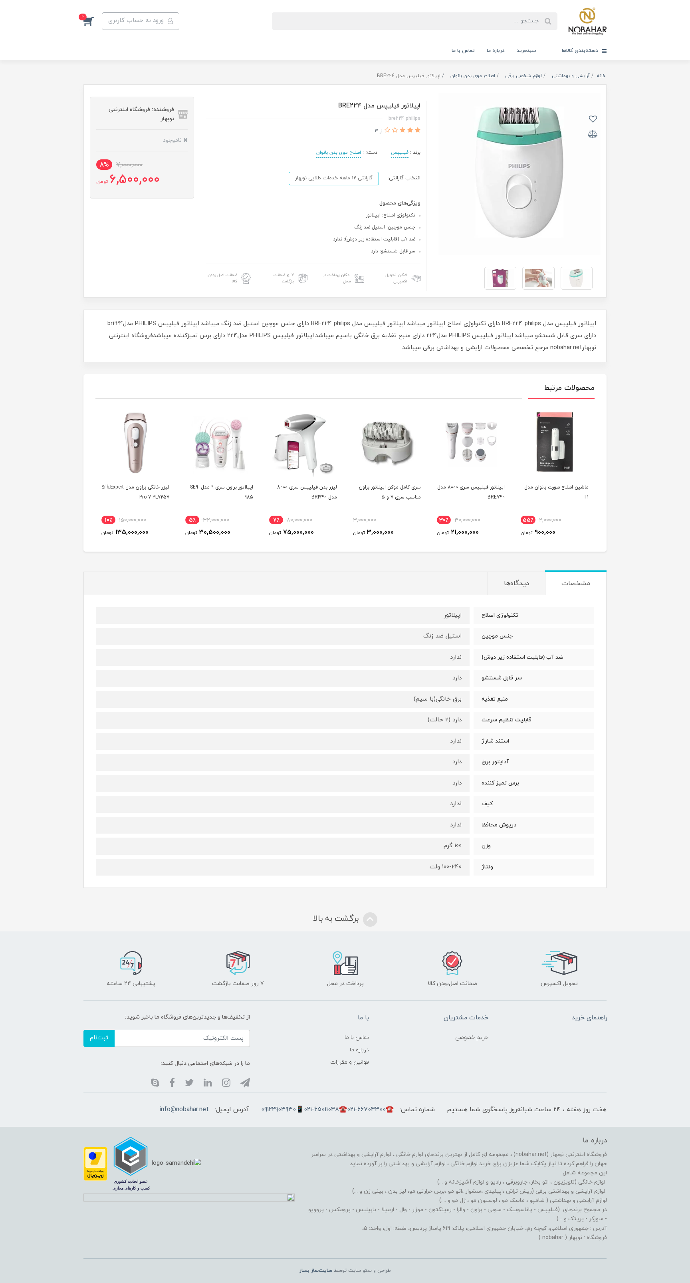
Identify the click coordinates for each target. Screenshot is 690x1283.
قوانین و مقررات (349, 1062)
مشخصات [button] (575, 583)
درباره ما (496, 50)
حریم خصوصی (471, 1037)
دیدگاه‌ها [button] (516, 583)
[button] (92, 21)
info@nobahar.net (184, 1109)
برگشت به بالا (337, 918)
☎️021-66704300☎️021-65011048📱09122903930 (327, 1109)
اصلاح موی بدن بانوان (338, 152)
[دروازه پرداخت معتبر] (95, 1163)
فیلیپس (399, 152)
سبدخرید (526, 50)
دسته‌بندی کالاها (581, 50)
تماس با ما (463, 50)
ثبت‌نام (99, 1038)
